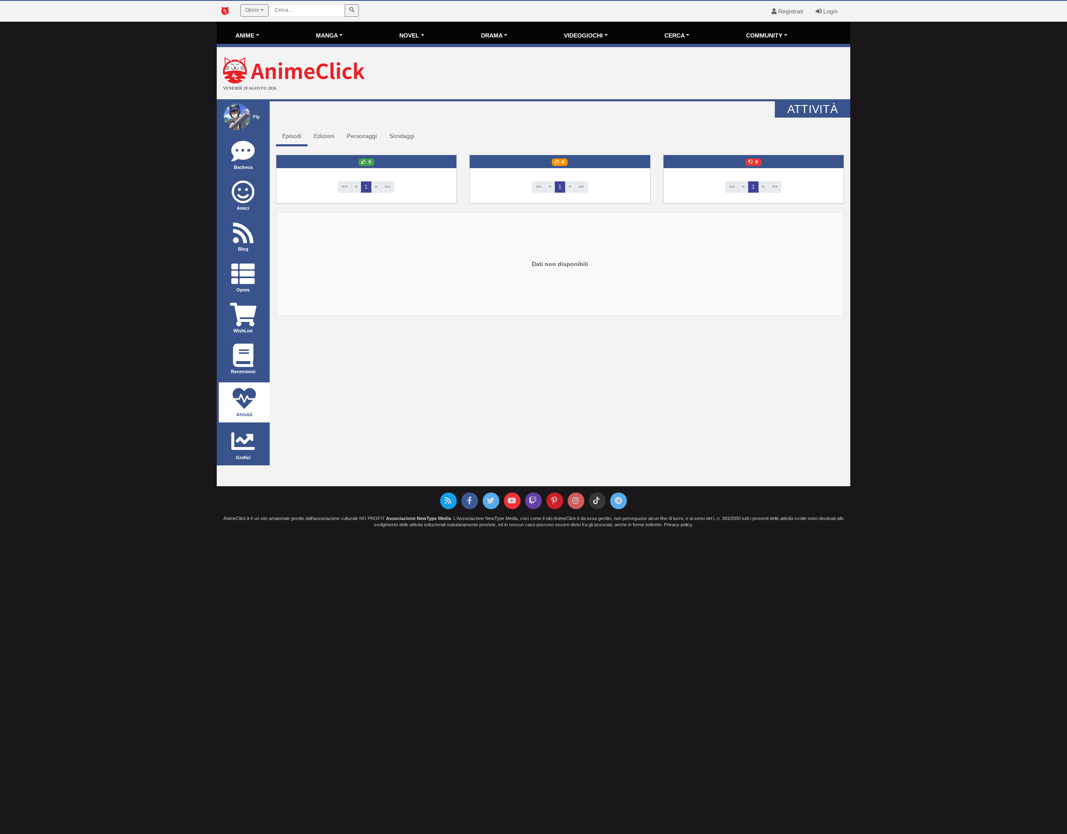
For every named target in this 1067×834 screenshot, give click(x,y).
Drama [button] (492, 35)
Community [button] (764, 35)
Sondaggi (401, 136)
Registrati (789, 11)
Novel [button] (409, 35)
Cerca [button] (674, 35)
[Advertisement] (639, 74)
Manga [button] (327, 35)
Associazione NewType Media (418, 518)
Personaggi (362, 136)
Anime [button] (244, 35)
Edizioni (324, 136)
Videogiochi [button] (583, 35)
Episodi (291, 136)
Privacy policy (678, 524)
